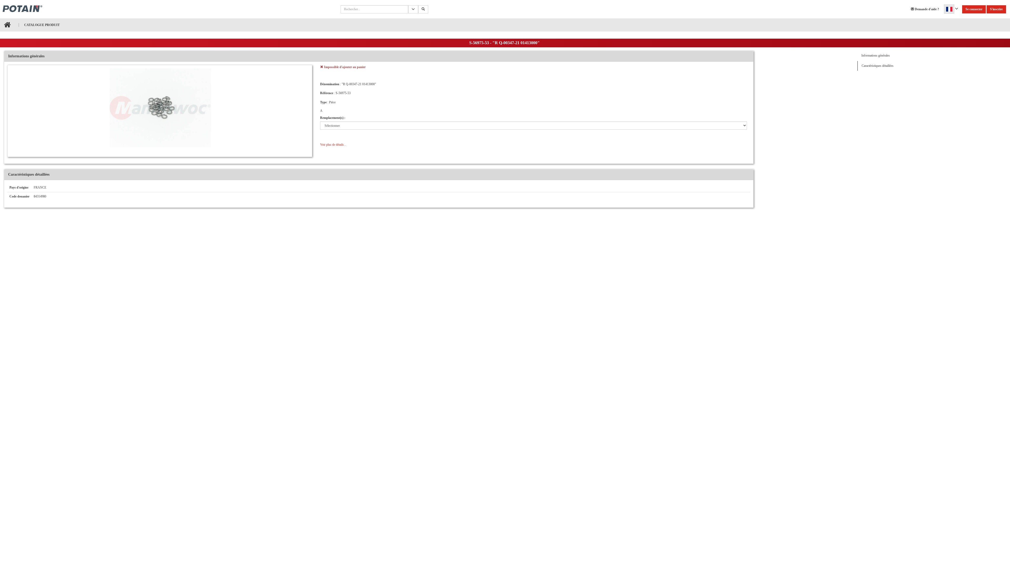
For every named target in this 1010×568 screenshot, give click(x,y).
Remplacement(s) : (332, 118)
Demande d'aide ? (926, 9)
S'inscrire (996, 9)
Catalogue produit (42, 25)
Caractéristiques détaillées (877, 66)
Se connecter (974, 9)
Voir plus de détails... (333, 144)
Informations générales (875, 55)
